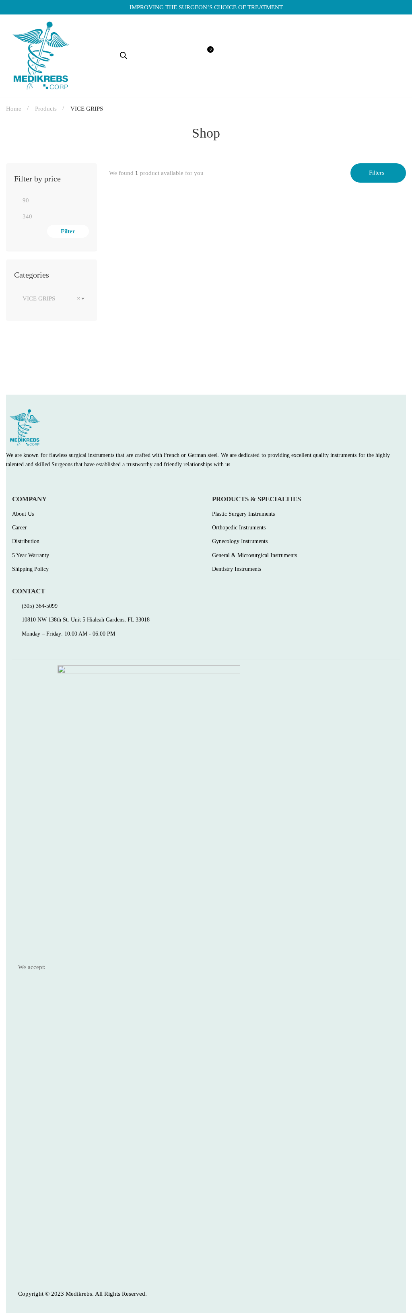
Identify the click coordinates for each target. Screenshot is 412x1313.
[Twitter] (26, 482)
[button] (324, 55)
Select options (122, 307)
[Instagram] (43, 482)
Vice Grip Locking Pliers (145, 342)
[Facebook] (8, 482)
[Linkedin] (60, 482)
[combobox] (51, 298)
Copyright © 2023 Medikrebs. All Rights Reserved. (82, 1293)
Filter (68, 231)
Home (13, 108)
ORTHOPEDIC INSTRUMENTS (148, 329)
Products (46, 108)
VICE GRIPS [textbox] (51, 298)
